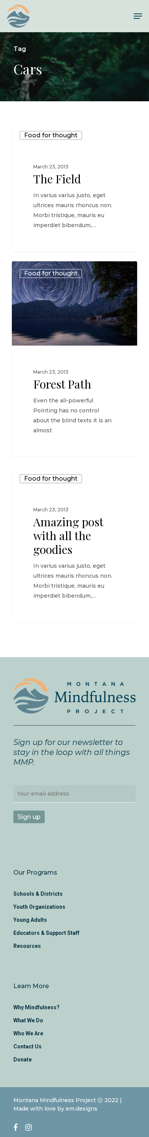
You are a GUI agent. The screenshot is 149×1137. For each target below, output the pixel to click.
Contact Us (27, 1046)
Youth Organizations (39, 907)
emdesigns (40, 242)
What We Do (28, 1020)
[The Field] (74, 187)
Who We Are (28, 1033)
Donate (22, 1059)
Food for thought (51, 135)
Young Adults (30, 920)
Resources (27, 946)
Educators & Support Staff (46, 933)
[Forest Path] (74, 359)
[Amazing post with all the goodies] (74, 544)
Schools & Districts (38, 894)
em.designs (81, 1108)
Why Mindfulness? (36, 1007)
